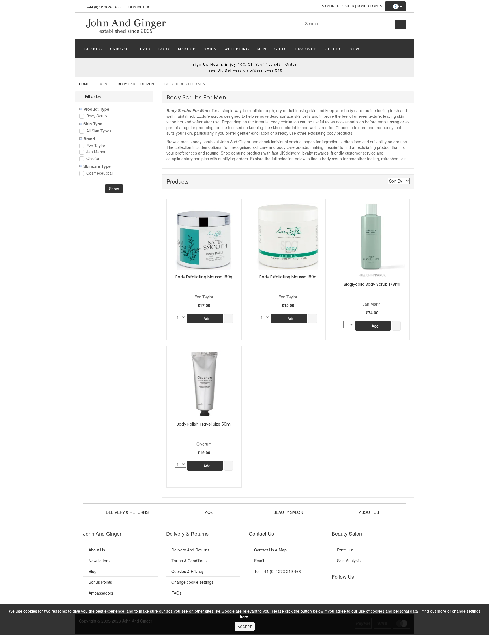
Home (84, 83)
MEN (262, 48)
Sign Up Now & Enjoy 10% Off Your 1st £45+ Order (244, 64)
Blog (92, 571)
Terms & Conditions (189, 560)
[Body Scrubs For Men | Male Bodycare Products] (125, 25)
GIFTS (280, 48)
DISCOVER (306, 48)
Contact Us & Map (270, 550)
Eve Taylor (95, 146)
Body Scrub (96, 116)
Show (114, 188)
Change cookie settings (192, 582)
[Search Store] (400, 24)
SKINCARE (121, 48)
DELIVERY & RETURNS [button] (127, 512)
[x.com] (363, 590)
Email (259, 560)
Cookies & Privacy (187, 571)
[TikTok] (397, 590)
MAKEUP (187, 48)
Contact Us (139, 6)
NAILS (210, 48)
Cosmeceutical (99, 173)
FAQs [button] (207, 512)
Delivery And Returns (190, 550)
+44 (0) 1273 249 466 (104, 6)
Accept (245, 626)
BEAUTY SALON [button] (287, 512)
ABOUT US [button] (368, 512)
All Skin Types (98, 131)
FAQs (176, 593)
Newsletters (99, 560)
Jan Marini (95, 152)
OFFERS (333, 48)
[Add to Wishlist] (228, 318)
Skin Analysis (349, 560)
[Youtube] (351, 590)
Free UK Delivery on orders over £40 (245, 70)
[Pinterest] (386, 590)
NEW (354, 48)
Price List (345, 550)
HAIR (145, 48)
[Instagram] (374, 590)
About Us (97, 550)
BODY (164, 48)
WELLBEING (236, 48)
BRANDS (93, 48)
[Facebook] (340, 590)
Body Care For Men (136, 83)
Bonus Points (369, 5)
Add (206, 318)
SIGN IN (328, 5)
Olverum (94, 158)
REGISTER (345, 5)
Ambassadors (101, 593)
